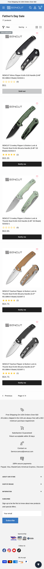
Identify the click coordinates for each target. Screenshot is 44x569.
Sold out (22, 91)
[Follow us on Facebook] (4, 550)
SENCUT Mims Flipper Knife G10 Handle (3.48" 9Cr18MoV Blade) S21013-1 (21, 76)
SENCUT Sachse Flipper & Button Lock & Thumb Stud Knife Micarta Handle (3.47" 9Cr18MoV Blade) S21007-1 (19, 366)
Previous (8, 396)
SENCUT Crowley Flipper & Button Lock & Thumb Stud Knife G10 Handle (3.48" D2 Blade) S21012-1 (21, 221)
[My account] (35, 7)
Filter (8, 27)
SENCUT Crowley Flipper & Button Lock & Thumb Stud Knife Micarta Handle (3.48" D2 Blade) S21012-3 (20, 148)
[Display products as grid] (37, 27)
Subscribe (10, 520)
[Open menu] (3, 8)
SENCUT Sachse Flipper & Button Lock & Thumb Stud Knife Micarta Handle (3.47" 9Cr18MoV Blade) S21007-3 (19, 294)
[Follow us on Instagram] (9, 550)
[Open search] (30, 7)
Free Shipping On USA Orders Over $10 (22, 2)
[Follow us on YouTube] (14, 550)
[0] (39, 7)
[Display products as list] (41, 27)
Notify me (22, 164)
